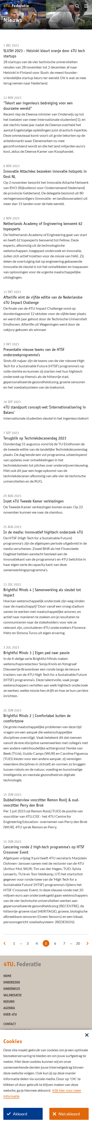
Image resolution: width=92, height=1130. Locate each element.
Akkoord (20, 1114)
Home (7, 976)
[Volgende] (87, 943)
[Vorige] (4, 943)
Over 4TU (10, 1015)
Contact (9, 1024)
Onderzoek (11, 982)
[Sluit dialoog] (87, 1035)
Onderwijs (11, 989)
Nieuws (9, 1002)
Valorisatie (12, 995)
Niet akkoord (69, 1114)
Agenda (9, 1008)
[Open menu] (86, 6)
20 (78, 943)
